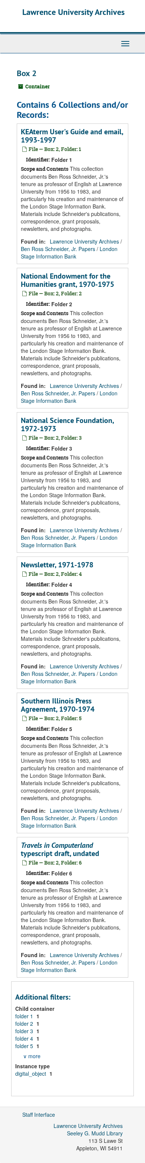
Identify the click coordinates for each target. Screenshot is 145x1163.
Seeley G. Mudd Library (95, 1133)
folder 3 (25, 1031)
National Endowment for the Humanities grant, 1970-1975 (67, 280)
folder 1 (25, 1016)
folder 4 (25, 1038)
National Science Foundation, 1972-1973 (67, 424)
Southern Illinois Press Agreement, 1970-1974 (57, 705)
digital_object (31, 1073)
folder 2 (25, 1023)
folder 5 (25, 1046)
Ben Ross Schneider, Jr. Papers (58, 249)
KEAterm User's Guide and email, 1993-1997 (72, 136)
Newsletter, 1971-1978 (57, 565)
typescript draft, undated (60, 849)
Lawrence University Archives (73, 12)
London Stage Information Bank (69, 252)
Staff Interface (38, 1114)
